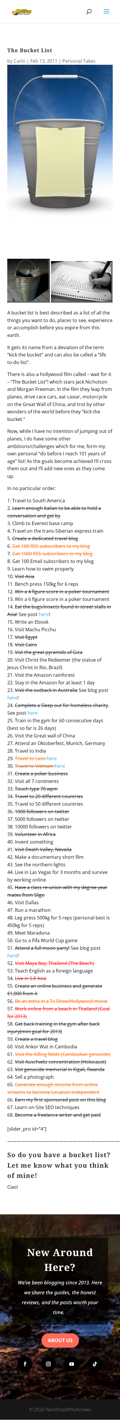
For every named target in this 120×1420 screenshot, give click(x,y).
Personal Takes (79, 61)
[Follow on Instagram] (48, 1364)
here (44, 614)
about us (60, 1340)
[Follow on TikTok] (95, 1364)
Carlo (19, 61)
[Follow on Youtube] (71, 1364)
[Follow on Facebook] (25, 1364)
